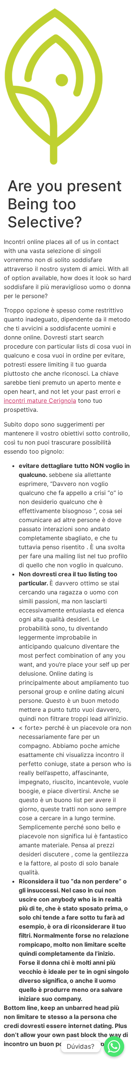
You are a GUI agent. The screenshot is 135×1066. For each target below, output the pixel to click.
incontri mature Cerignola (40, 400)
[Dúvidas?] (114, 1046)
